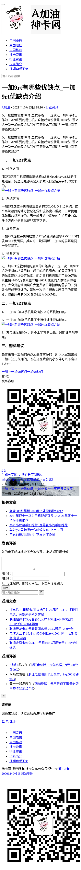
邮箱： (7, 578)
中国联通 (15, 40)
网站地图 (27, 773)
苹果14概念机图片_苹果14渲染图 (32, 534)
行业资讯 (15, 59)
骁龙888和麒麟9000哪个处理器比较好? (36, 511)
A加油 (6, 107)
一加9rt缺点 (35, 371)
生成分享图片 (11, 474)
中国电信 (15, 45)
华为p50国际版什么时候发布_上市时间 (36, 530)
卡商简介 (15, 64)
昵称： (7, 573)
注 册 (13, 721)
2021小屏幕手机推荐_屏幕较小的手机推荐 (38, 525)
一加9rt (6, 371)
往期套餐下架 (18, 69)
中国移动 (15, 50)
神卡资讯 (15, 54)
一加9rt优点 (19, 371)
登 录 (5, 721)
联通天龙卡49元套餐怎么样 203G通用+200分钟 (41, 628)
